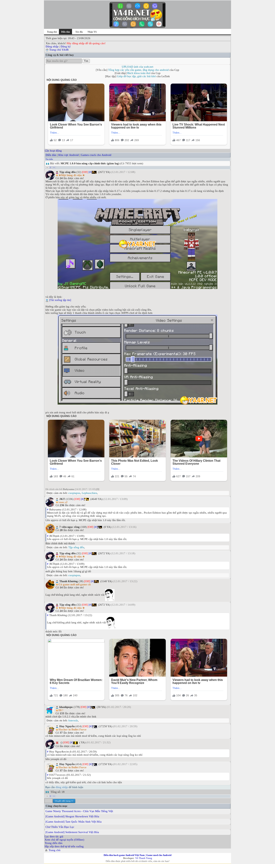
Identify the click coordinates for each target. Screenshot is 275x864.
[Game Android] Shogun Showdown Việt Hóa (72, 816)
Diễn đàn (51, 154)
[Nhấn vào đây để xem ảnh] (137, 244)
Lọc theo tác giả (54, 836)
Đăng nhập (52, 46)
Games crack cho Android (96, 154)
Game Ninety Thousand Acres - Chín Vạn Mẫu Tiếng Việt (79, 811)
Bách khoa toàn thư (138, 73)
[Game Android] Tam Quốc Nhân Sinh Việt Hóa (73, 821)
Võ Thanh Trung (143, 858)
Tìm (86, 61)
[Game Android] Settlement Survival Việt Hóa (72, 832)
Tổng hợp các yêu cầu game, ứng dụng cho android (138, 69)
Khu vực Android (68, 154)
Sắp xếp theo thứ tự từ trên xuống (64, 846)
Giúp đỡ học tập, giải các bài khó (136, 76)
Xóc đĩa (79, 32)
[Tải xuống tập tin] (60, 299)
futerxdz (73, 720)
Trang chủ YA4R (59, 49)
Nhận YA (92, 32)
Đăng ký (66, 46)
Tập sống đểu (76, 547)
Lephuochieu (89, 492)
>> (54, 167)
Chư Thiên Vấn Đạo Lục (59, 826)
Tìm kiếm (49, 159)
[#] (90, 172)
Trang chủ (52, 32)
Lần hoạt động (53, 150)
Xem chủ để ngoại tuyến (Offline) (64, 839)
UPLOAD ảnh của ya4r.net (137, 66)
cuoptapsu (74, 492)
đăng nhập (62, 787)
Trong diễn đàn (53, 843)
